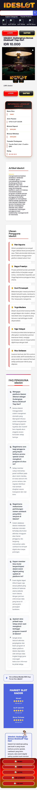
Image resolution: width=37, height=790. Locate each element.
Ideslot (11, 174)
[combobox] (16, 13)
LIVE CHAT (20, 784)
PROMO (19, 761)
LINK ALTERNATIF (20, 778)
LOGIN (10, 33)
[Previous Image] (3, 64)
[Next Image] (33, 64)
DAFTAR (27, 33)
